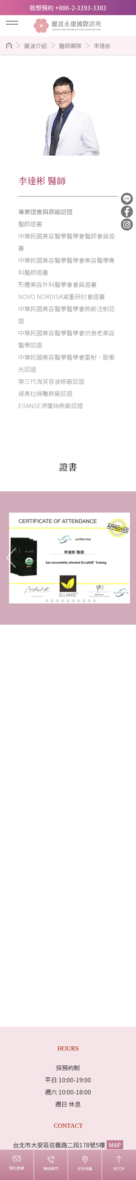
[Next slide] (125, 558)
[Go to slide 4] (57, 600)
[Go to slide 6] (68, 600)
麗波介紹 (35, 46)
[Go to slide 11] (94, 600)
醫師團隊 (70, 46)
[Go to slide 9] (83, 600)
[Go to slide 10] (89, 600)
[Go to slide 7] (73, 600)
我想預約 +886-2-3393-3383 (68, 7)
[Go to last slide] (11, 558)
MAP (115, 1144)
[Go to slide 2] (46, 600)
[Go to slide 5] (62, 600)
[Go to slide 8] (78, 600)
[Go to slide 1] (41, 601)
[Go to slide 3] (52, 600)
